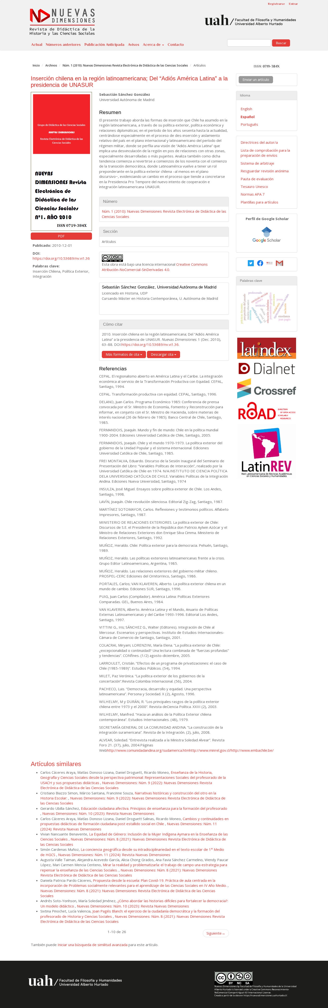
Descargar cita (162, 354)
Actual (36, 44)
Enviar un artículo (256, 79)
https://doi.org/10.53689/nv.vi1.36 (61, 258)
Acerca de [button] (152, 44)
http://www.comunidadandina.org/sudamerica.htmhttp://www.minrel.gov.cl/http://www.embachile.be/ (190, 750)
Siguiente (216, 933)
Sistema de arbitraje (257, 163)
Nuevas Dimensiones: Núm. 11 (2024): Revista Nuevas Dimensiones (114, 854)
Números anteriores (63, 44)
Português (249, 124)
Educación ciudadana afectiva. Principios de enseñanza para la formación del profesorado (154, 808)
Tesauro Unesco (254, 186)
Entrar (293, 4)
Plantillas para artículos (259, 202)
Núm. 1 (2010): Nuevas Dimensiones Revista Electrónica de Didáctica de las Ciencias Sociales (125, 65)
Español (248, 116)
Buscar (281, 43)
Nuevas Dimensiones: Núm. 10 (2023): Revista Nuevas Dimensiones (98, 813)
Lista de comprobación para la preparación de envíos (265, 153)
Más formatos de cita (123, 354)
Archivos (51, 65)
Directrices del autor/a (259, 142)
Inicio (36, 65)
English (246, 108)
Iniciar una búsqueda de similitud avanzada (93, 944)
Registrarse (276, 4)
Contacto (176, 44)
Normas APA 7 (253, 194)
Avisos (133, 44)
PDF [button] (61, 236)
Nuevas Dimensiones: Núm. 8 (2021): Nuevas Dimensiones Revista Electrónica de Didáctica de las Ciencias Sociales (128, 872)
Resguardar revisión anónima (265, 170)
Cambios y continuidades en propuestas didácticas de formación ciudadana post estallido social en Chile (134, 821)
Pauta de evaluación (257, 178)
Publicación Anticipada (104, 44)
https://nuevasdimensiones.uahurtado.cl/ (265, 995)
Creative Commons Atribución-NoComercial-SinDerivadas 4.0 (155, 267)
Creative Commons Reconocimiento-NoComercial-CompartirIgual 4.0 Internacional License (251, 991)
